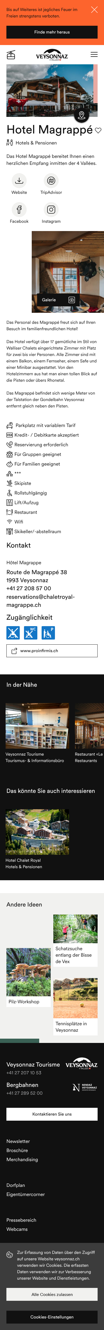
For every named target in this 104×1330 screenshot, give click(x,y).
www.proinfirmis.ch (39, 650)
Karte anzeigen (81, 115)
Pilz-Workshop (24, 1001)
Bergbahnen (22, 1085)
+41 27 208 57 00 (28, 588)
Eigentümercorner (25, 1194)
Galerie (49, 300)
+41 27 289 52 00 (24, 1093)
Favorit (98, 130)
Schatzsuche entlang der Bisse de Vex (73, 954)
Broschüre (17, 1150)
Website (19, 192)
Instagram (51, 221)
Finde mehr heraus (52, 32)
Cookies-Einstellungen (52, 1317)
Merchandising (22, 1159)
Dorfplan (15, 1185)
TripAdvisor (51, 192)
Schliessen (94, 9)
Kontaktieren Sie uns (51, 1114)
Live (10, 54)
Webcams (17, 1229)
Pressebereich (21, 1220)
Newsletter (18, 1141)
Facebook (19, 221)
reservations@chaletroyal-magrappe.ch (40, 601)
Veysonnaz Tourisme (82, 1063)
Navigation (94, 54)
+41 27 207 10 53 (23, 1072)
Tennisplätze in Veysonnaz (71, 1026)
